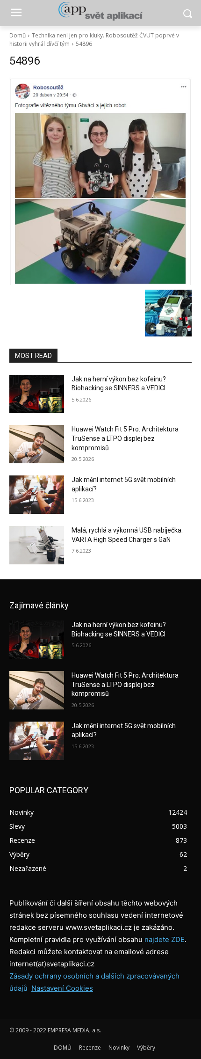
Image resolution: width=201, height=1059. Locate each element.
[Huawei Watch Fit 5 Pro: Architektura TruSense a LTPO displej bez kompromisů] (36, 444)
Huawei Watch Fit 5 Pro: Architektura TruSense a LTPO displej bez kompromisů (125, 438)
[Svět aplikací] (100, 11)
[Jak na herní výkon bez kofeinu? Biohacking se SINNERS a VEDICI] (36, 394)
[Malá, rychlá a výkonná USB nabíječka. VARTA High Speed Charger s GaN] (36, 545)
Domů (17, 35)
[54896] (100, 181)
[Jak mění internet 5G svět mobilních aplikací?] (36, 494)
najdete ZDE (164, 939)
